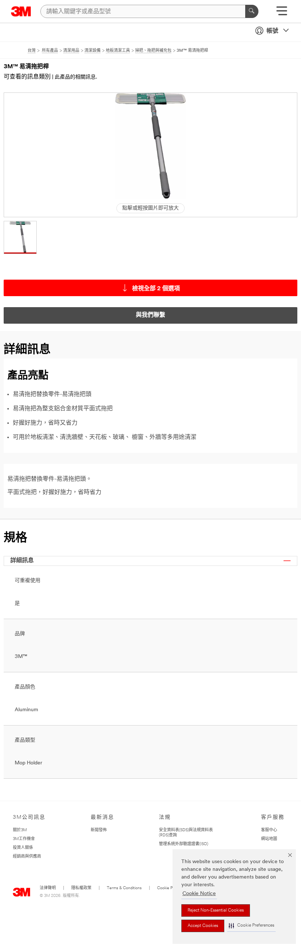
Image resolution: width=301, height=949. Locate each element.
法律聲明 (48, 888)
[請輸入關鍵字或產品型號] (251, 11)
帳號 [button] (272, 31)
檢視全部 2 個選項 (156, 289)
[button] (251, 926)
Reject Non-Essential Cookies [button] (216, 910)
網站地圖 (269, 839)
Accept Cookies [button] (203, 926)
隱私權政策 (81, 888)
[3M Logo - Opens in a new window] (21, 11)
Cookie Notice (199, 894)
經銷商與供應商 (27, 857)
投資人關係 (23, 848)
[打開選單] (281, 13)
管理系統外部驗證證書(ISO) (183, 844)
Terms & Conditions (124, 888)
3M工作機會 (24, 839)
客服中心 (269, 830)
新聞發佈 (99, 830)
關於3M (20, 830)
